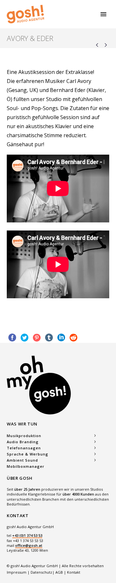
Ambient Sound (22, 460)
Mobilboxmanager (25, 466)
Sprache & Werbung (27, 454)
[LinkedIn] (61, 338)
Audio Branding (23, 441)
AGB (59, 572)
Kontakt (73, 572)
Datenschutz (41, 572)
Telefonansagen (24, 447)
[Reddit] (73, 338)
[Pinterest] (37, 338)
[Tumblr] (49, 338)
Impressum (17, 572)
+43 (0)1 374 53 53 (27, 535)
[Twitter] (24, 338)
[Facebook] (12, 338)
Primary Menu (103, 14)
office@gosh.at (28, 545)
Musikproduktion (24, 435)
